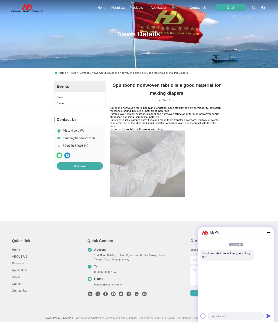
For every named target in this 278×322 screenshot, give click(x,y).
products (136, 7)
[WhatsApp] (59, 155)
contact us (198, 7)
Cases (16, 283)
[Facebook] (105, 294)
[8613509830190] (136, 294)
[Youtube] (121, 294)
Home (101, 7)
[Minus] (268, 232)
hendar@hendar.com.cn (79, 138)
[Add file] (203, 316)
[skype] (67, 155)
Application (19, 270)
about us (118, 7)
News (72, 72)
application (159, 7)
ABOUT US (20, 256)
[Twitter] (97, 294)
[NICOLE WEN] (144, 294)
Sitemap (68, 317)
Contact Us (19, 290)
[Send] (269, 316)
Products (18, 263)
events (177, 7)
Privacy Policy (52, 317)
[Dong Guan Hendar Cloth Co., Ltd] (26, 7)
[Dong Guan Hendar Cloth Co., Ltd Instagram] (113, 294)
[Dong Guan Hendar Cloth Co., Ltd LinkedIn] (128, 294)
